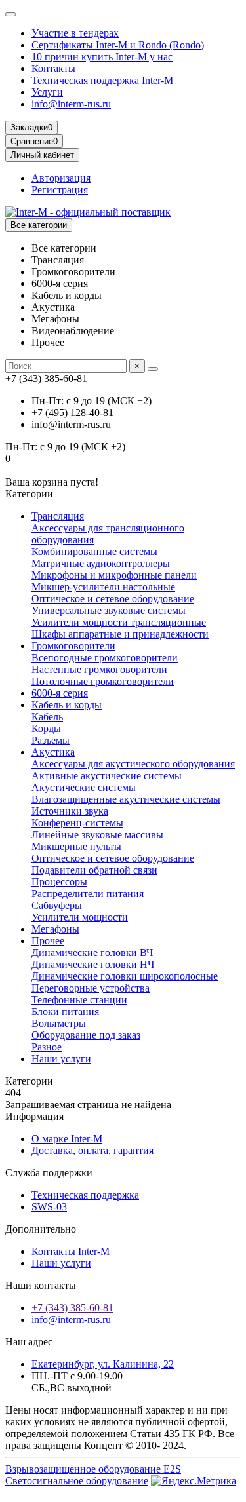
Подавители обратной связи (94, 870)
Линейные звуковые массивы (97, 834)
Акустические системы (83, 787)
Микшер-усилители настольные (103, 586)
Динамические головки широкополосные (124, 976)
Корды (46, 728)
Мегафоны (55, 928)
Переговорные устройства (90, 987)
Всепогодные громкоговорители (104, 657)
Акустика (53, 752)
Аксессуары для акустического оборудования (133, 763)
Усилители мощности (79, 917)
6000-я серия (59, 693)
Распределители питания (87, 893)
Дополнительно (40, 1229)
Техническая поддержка (85, 1195)
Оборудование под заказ (85, 1035)
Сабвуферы (56, 905)
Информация (34, 1116)
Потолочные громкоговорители (102, 681)
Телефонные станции (79, 999)
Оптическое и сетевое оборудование (112, 598)
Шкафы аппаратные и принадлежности (120, 634)
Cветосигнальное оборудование (76, 1480)
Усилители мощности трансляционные (118, 622)
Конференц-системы (77, 822)
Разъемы (50, 740)
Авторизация (61, 177)
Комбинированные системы (94, 551)
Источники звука (69, 811)
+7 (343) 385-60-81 (72, 1307)
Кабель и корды (66, 704)
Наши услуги (61, 1058)
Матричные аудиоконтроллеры (100, 563)
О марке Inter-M (66, 1138)
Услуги (47, 92)
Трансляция (57, 516)
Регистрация (59, 189)
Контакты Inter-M (70, 1251)
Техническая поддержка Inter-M (102, 80)
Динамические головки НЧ (92, 964)
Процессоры (59, 881)
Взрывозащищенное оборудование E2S (93, 1468)
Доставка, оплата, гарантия (92, 1150)
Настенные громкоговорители (99, 669)
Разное (46, 1046)
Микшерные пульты (76, 846)
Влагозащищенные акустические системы (125, 799)
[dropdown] (10, 14)
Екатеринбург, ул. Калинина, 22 (102, 1364)
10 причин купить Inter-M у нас (102, 56)
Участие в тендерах (75, 33)
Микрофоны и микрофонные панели (114, 575)
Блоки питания (65, 1011)
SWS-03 (49, 1206)
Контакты (53, 68)
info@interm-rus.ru (71, 103)
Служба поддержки (48, 1172)
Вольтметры (58, 1023)
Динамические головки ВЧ (92, 952)
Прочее (47, 940)
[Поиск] (153, 369)
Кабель (47, 716)
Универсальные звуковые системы (108, 610)
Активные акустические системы (106, 775)
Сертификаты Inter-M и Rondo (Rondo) (117, 44)
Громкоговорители (73, 645)
